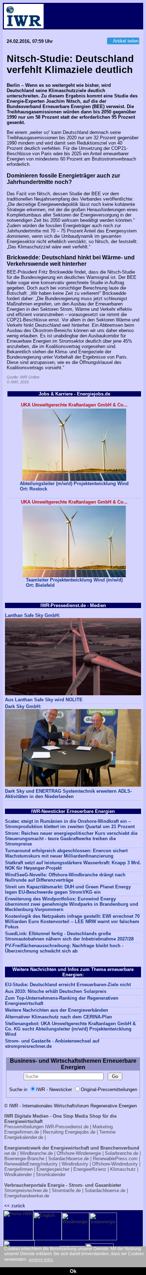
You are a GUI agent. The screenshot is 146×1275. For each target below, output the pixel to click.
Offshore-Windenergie (79, 1153)
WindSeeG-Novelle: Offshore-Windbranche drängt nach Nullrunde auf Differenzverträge (65, 877)
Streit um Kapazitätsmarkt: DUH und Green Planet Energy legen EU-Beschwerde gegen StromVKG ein (68, 889)
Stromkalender (51, 1174)
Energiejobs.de (80, 1132)
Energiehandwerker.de (26, 1195)
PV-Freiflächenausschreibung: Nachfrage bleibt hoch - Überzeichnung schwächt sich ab (64, 948)
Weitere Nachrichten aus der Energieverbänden (56, 1010)
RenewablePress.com (115, 1158)
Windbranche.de (36, 1153)
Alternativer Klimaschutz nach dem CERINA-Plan (58, 1017)
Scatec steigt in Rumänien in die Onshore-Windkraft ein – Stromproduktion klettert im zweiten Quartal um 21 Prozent (70, 824)
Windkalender (18, 1174)
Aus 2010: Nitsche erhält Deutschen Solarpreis (55, 991)
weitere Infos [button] (41, 1259)
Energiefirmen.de (21, 1132)
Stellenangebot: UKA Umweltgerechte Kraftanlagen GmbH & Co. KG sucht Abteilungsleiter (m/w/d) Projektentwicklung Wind (70, 1029)
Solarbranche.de (121, 1153)
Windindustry (75, 1164)
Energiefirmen (18, 1169)
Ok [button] (73, 1271)
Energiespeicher (52, 1169)
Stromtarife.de (66, 1190)
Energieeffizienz (89, 1169)
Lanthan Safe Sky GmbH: (32, 615)
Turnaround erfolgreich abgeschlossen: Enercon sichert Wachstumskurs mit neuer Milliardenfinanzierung (66, 853)
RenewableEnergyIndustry (31, 1164)
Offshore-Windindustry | (116, 1164)
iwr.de (10, 1153)
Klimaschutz (123, 1169)
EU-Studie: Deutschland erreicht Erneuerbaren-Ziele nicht (68, 984)
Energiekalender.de (23, 1137)
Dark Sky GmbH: (23, 706)
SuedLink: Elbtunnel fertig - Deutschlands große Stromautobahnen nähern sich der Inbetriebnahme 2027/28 (69, 936)
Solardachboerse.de (68, 1158)
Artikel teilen (126, 41)
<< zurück (14, 1205)
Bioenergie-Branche (24, 1158)
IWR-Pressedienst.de (67, 1126)
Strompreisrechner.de (26, 1190)
